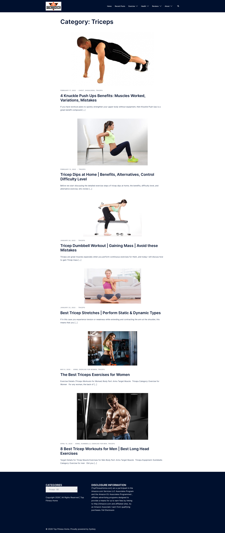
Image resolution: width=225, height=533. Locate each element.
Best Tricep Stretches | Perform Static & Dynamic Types (110, 313)
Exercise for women (88, 369)
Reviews (155, 6)
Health (143, 6)
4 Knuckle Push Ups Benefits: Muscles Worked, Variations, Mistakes (102, 97)
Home (109, 6)
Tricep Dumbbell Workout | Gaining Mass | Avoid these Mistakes (109, 247)
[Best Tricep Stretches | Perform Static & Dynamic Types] (112, 286)
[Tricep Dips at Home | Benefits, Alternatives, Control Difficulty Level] (112, 141)
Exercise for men (99, 444)
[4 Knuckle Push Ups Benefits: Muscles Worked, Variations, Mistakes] (112, 59)
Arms (75, 369)
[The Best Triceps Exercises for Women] (112, 348)
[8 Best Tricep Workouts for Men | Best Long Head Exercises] (112, 416)
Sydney (92, 529)
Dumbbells (86, 444)
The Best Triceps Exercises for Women (95, 374)
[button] (178, 6)
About (167, 6)
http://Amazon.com (102, 504)
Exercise (131, 6)
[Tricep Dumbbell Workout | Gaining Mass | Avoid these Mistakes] (112, 216)
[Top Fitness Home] (53, 6)
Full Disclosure (108, 510)
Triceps (99, 90)
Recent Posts (120, 6)
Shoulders (90, 90)
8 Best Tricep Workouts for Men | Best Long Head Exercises (104, 451)
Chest (81, 90)
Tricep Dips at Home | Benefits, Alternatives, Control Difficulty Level (107, 176)
